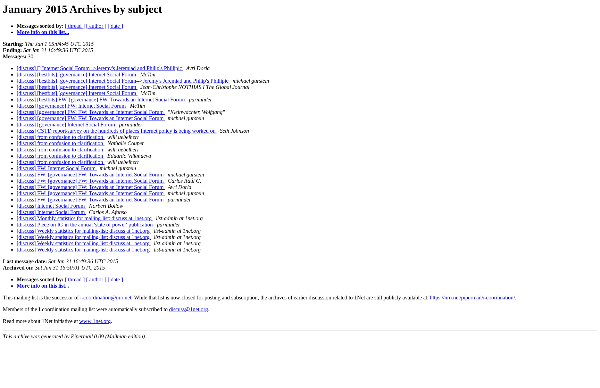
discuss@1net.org (188, 309)
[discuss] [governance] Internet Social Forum (66, 124)
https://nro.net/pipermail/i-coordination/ (472, 297)
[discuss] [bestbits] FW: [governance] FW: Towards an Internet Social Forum (101, 99)
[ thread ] (75, 26)
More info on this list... (43, 32)
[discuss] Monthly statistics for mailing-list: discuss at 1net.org (85, 218)
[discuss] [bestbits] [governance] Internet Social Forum (77, 74)
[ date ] (115, 26)
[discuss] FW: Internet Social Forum (57, 168)
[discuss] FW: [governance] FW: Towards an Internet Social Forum (91, 175)
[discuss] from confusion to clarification (61, 137)
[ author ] (96, 26)
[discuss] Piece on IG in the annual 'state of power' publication (85, 225)
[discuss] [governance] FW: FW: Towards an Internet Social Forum (91, 112)
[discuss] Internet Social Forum (51, 206)
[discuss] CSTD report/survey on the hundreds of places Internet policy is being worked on (117, 131)
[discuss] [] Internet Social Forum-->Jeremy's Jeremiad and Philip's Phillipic (100, 68)
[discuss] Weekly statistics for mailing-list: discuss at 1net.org (84, 231)
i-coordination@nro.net (105, 297)
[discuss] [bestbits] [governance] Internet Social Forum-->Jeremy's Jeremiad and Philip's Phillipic (123, 81)
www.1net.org (95, 321)
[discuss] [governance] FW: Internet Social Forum (72, 106)
